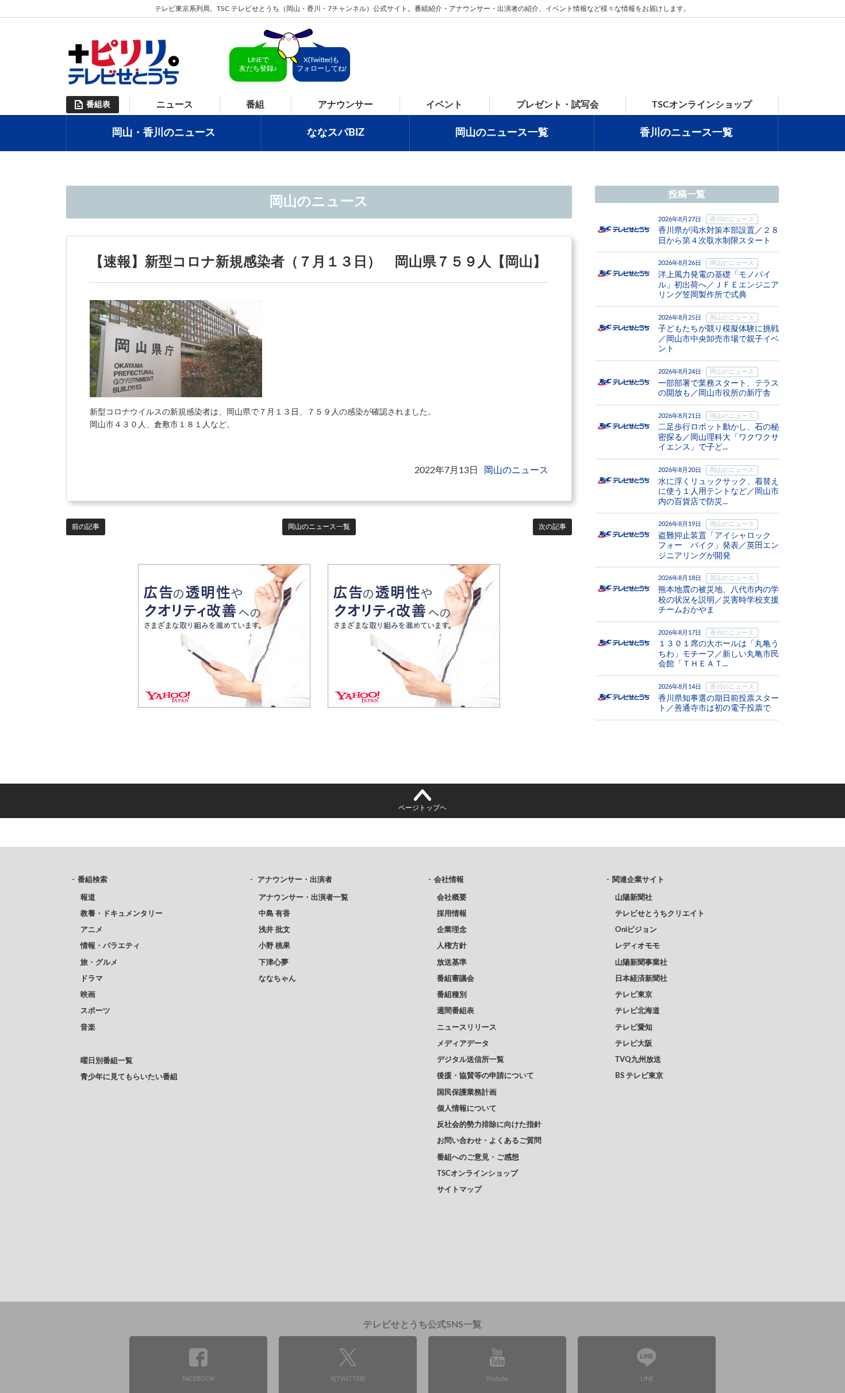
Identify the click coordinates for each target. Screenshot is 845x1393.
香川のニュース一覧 (686, 133)
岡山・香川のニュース (164, 133)
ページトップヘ (422, 807)
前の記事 (85, 526)
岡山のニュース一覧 (501, 133)
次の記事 (552, 526)
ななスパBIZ (335, 133)
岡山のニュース (516, 470)
